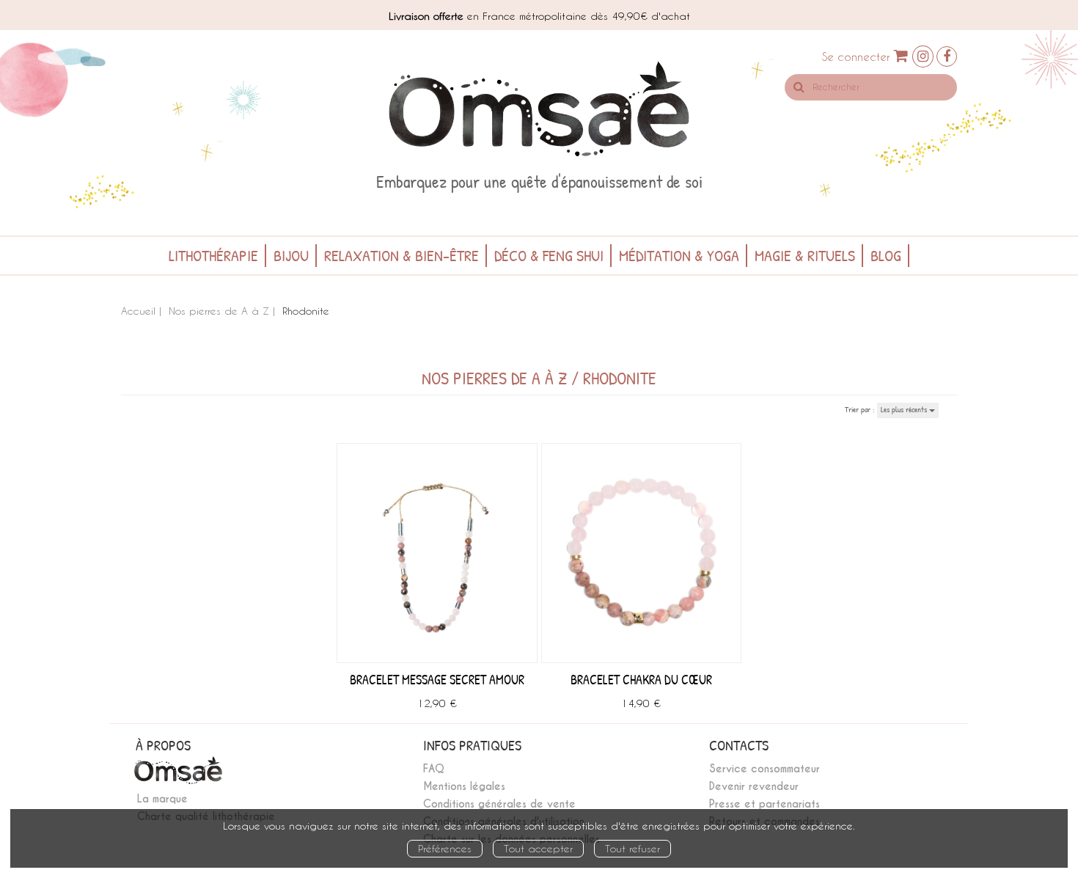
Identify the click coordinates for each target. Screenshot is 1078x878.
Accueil (138, 310)
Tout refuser (632, 848)
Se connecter (856, 56)
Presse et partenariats (764, 804)
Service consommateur (764, 768)
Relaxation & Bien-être (401, 255)
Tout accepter (538, 848)
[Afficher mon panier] (901, 55)
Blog (885, 255)
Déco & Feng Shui (549, 255)
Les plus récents (905, 409)
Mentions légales (464, 786)
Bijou (291, 255)
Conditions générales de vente (499, 804)
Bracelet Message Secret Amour (437, 679)
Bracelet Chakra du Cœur (641, 679)
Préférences (445, 848)
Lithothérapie (213, 255)
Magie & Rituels (805, 255)
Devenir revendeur (754, 786)
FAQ (433, 768)
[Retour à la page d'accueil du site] (539, 109)
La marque (162, 798)
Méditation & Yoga (679, 255)
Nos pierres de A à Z (219, 310)
